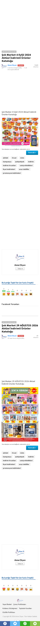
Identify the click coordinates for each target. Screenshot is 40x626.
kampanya (7, 162)
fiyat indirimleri (9, 169)
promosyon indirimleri (12, 173)
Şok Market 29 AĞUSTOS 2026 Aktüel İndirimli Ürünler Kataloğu (20, 328)
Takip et (20, 268)
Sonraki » (32, 152)
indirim (31, 162)
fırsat (14, 158)
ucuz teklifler (24, 169)
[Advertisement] (20, 26)
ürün (22, 158)
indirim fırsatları (9, 165)
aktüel (5, 158)
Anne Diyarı (12, 65)
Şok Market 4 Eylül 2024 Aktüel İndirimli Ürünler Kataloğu (16, 57)
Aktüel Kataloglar (9, 51)
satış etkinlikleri (26, 165)
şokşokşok (19, 162)
